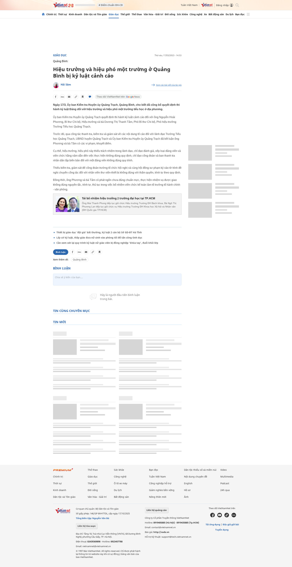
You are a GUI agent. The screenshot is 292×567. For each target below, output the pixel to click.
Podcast (224, 483)
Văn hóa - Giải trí (153, 14)
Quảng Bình (80, 259)
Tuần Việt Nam (189, 5)
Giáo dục (114, 14)
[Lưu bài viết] (82, 96)
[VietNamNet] (43, 14)
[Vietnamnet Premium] (63, 471)
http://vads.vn (161, 532)
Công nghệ (196, 14)
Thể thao (137, 14)
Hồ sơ (187, 490)
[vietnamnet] (63, 6)
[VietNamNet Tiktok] (226, 516)
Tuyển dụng (221, 529)
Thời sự (62, 14)
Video (223, 469)
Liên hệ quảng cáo (157, 510)
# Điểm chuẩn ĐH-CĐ (111, 5)
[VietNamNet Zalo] (234, 516)
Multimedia (226, 476)
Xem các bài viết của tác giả (168, 85)
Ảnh (186, 496)
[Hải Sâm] (56, 85)
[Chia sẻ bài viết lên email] (69, 96)
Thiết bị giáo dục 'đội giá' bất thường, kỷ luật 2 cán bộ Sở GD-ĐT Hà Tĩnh (99, 232)
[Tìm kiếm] (237, 5)
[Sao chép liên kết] (75, 96)
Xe (205, 14)
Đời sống (170, 14)
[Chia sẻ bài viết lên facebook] (55, 96)
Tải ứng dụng (213, 524)
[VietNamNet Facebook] (212, 516)
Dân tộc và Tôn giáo (95, 14)
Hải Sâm (66, 84)
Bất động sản (216, 14)
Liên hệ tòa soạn (87, 525)
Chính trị (51, 14)
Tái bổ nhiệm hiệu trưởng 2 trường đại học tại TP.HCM (118, 198)
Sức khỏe (182, 14)
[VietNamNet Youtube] (219, 516)
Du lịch (230, 14)
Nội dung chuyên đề (195, 476)
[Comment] (90, 96)
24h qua (225, 490)
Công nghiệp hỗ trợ (160, 483)
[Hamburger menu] (248, 14)
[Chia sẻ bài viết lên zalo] (62, 96)
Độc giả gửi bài (231, 524)
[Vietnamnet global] (207, 6)
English (188, 483)
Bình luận (61, 252)
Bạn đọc (240, 14)
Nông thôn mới (157, 496)
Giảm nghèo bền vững (161, 490)
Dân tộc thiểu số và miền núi (200, 469)
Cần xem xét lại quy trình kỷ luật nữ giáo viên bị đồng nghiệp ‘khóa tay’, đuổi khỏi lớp (107, 242)
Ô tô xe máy (120, 483)
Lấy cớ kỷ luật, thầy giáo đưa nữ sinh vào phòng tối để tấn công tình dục (99, 237)
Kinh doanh (75, 14)
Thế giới (125, 14)
